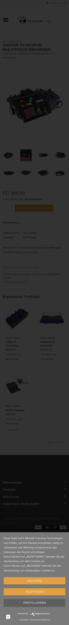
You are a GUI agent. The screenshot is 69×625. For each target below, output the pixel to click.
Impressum (24, 620)
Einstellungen (34, 602)
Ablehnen (34, 581)
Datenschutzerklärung (40, 620)
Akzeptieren (34, 591)
